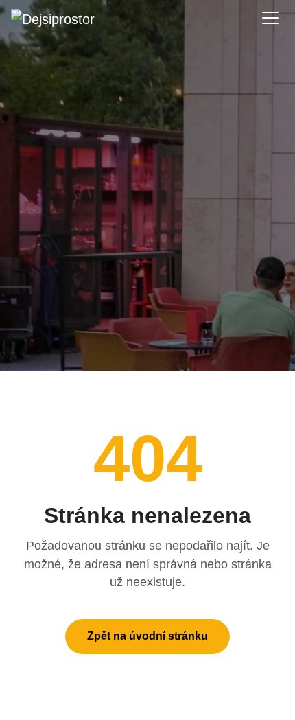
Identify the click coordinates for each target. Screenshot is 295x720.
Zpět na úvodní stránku (147, 636)
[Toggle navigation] (270, 18)
